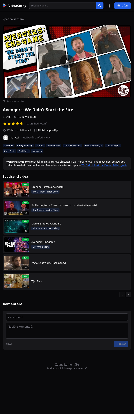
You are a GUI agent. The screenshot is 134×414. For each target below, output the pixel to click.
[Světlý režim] (109, 5)
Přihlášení (122, 5)
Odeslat (121, 343)
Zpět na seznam (13, 19)
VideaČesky (17, 5)
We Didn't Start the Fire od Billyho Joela (104, 165)
